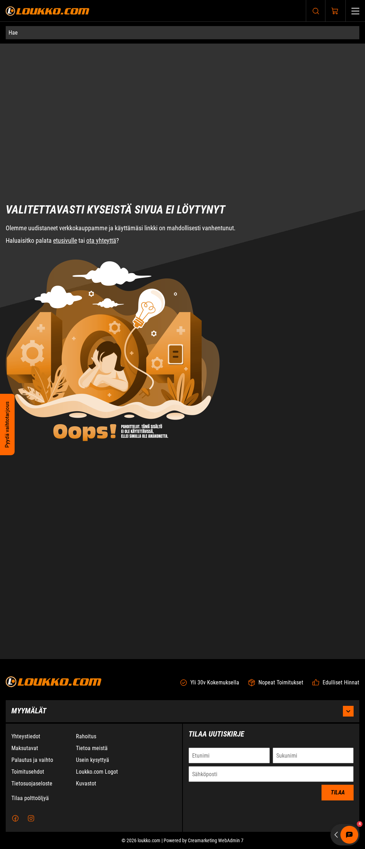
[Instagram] (31, 818)
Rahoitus (86, 736)
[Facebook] (15, 818)
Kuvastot (86, 783)
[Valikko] (355, 11)
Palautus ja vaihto (32, 760)
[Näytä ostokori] (335, 11)
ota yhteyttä (101, 195)
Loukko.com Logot (97, 771)
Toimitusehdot (27, 771)
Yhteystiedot (25, 736)
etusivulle (65, 195)
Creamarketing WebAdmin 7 (215, 840)
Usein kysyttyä (92, 760)
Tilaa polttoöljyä (30, 798)
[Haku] (315, 11)
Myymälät (28, 711)
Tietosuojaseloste (31, 783)
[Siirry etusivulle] (47, 11)
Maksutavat (24, 748)
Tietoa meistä (92, 748)
